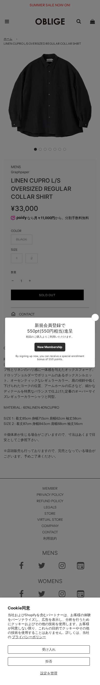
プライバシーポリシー (29, 637)
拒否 (48, 661)
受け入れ (49, 649)
